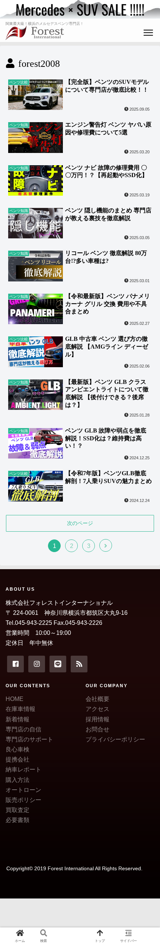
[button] (144, 740)
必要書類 (17, 820)
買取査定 (17, 810)
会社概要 (97, 699)
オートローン (23, 790)
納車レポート (23, 769)
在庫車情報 (20, 709)
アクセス (97, 709)
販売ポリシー (23, 800)
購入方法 (17, 780)
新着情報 (17, 719)
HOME (14, 699)
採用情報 (97, 719)
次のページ (80, 523)
